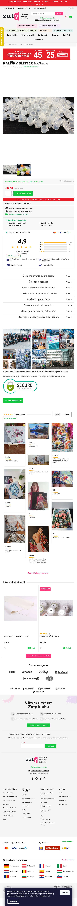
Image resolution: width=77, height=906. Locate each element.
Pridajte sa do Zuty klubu (37, 725)
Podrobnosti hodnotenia (30, 67)
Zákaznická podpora (43, 20)
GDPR (23, 810)
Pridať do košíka (22, 193)
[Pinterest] (44, 778)
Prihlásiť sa (49, 746)
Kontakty (23, 795)
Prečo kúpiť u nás (7, 815)
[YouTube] (40, 778)
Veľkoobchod (62, 800)
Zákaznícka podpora (39, 771)
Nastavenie (12, 901)
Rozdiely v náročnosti (8, 808)
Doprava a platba (26, 802)
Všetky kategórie (45, 819)
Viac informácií (66, 842)
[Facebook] (32, 778)
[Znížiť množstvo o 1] (12, 194)
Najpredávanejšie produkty (45, 811)
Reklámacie (24, 806)
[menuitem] (26, 26)
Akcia (41, 815)
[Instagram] (36, 778)
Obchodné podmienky (27, 798)
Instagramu (45, 688)
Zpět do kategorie (14, 400)
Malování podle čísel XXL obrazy (47, 824)
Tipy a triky (5, 804)
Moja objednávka (26, 817)
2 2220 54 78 (14, 232)
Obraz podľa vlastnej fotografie (46, 794)
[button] (61, 414)
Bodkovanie (43, 802)
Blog (3, 819)
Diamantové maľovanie (46, 798)
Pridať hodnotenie (13, 256)
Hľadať (58, 13)
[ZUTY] (37, 759)
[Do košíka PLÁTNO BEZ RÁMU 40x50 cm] (30, 648)
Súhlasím (64, 893)
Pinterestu (39, 692)
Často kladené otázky (8, 812)
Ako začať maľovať (7, 8)
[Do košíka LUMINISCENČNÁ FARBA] (66, 648)
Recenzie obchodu (63, 797)
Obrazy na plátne (45, 806)
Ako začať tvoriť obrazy (23, 8)
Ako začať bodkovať (39, 8)
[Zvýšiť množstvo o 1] (12, 192)
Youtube (60, 688)
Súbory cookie (25, 813)
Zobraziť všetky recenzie (37, 573)
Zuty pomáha (62, 804)
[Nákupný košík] (70, 16)
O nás (60, 793)
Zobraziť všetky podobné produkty (38, 656)
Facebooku (28, 688)
